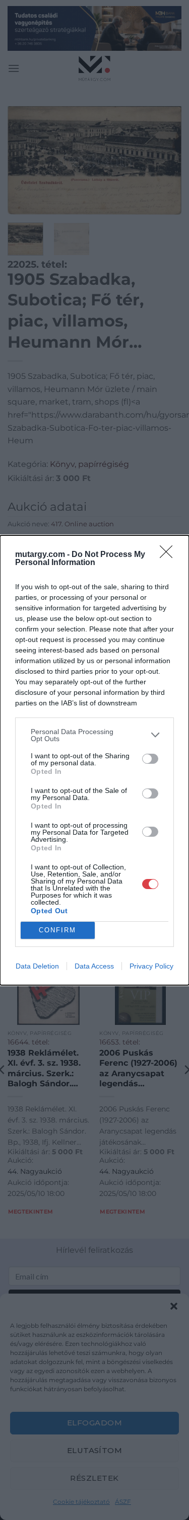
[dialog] (94, 760)
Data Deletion (37, 966)
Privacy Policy (151, 966)
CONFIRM (57, 930)
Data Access (94, 966)
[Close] (169, 555)
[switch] (150, 759)
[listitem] (94, 735)
